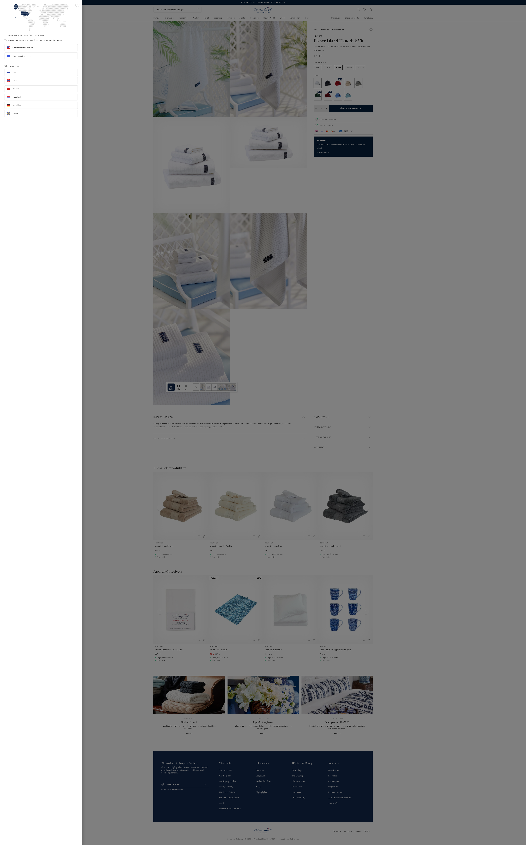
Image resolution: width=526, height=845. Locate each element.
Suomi (14, 72)
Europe (15, 113)
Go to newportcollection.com (22, 47)
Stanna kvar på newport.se (22, 56)
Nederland (16, 97)
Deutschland (16, 105)
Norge (14, 80)
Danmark (15, 89)
